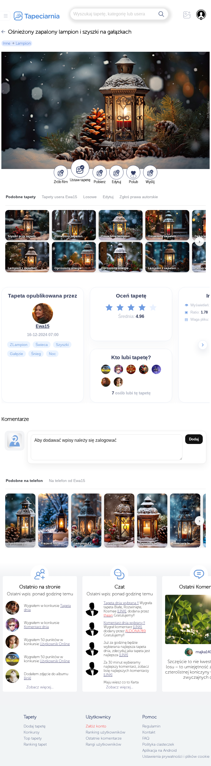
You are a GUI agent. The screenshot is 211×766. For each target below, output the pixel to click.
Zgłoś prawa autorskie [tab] (139, 197)
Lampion (23, 43)
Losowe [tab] (90, 197)
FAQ (145, 738)
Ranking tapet (35, 744)
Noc (52, 353)
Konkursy (32, 732)
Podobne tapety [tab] (21, 197)
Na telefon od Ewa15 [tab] (67, 480)
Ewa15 (42, 326)
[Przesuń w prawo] (202, 345)
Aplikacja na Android (159, 750)
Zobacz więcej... (40, 687)
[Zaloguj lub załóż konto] (201, 14)
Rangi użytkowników (103, 744)
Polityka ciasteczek (158, 744)
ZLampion (18, 344)
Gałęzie (16, 353)
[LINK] (137, 627)
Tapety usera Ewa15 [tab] (59, 197)
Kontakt (148, 732)
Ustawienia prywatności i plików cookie (176, 756)
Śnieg (36, 353)
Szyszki (62, 344)
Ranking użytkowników (105, 732)
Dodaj (194, 439)
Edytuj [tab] (108, 197)
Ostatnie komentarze (104, 738)
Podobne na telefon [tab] (24, 480)
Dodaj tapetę (35, 726)
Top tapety (33, 738)
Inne (6, 43)
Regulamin (151, 726)
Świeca (41, 344)
